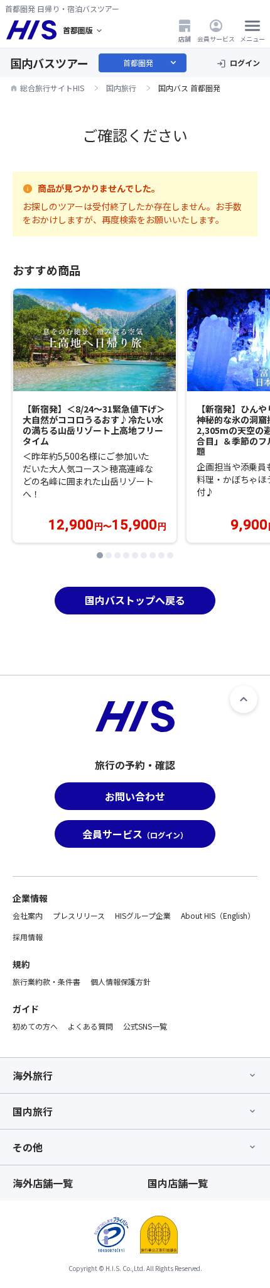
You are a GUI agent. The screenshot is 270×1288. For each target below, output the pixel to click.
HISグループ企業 (143, 915)
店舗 (184, 38)
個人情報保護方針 (120, 981)
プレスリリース (79, 915)
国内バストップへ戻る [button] (135, 600)
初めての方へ (35, 1026)
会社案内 (28, 915)
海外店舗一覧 (43, 1183)
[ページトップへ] (243, 699)
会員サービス (216, 38)
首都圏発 (150, 63)
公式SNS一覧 (145, 1026)
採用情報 (28, 936)
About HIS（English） (218, 915)
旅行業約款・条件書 (46, 981)
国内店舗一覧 (178, 1183)
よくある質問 (90, 1026)
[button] (100, 555)
